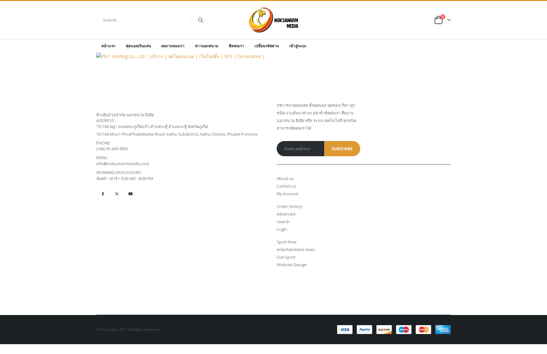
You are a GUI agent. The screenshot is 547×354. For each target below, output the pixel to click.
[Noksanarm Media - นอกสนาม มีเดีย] (274, 20)
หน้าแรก (108, 45)
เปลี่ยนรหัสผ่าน (267, 45)
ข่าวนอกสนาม (206, 45)
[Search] (201, 20)
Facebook (103, 194)
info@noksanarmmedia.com (122, 163)
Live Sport (286, 257)
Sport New (287, 242)
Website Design (292, 264)
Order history (289, 206)
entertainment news (296, 249)
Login (282, 229)
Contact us (287, 186)
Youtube (130, 194)
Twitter (117, 194)
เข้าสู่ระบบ (297, 45)
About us (285, 178)
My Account (287, 193)
